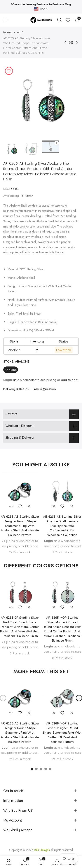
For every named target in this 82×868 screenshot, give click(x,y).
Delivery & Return (16, 389)
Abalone (11, 370)
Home (7, 32)
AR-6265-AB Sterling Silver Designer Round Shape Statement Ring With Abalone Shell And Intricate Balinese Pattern (20, 526)
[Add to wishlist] (9, 71)
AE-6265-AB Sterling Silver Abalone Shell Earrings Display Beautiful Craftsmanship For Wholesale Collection (62, 526)
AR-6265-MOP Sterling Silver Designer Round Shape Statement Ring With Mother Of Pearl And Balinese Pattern (62, 732)
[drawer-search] (59, 20)
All (18, 32)
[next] (79, 698)
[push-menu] (5, 20)
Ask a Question (45, 389)
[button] (20, 506)
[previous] (3, 698)
